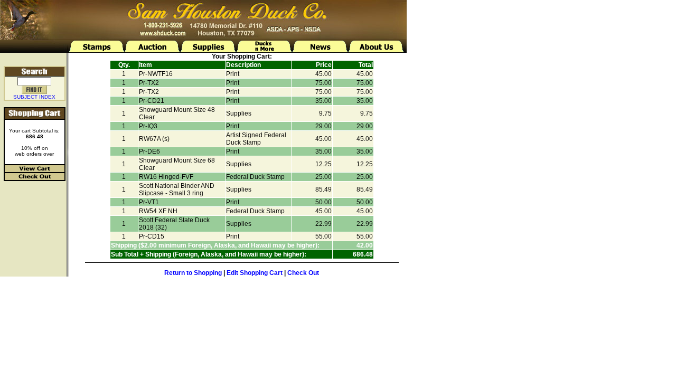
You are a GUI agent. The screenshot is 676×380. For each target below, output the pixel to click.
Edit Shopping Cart (255, 273)
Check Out (303, 273)
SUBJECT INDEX (34, 97)
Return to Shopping (193, 273)
